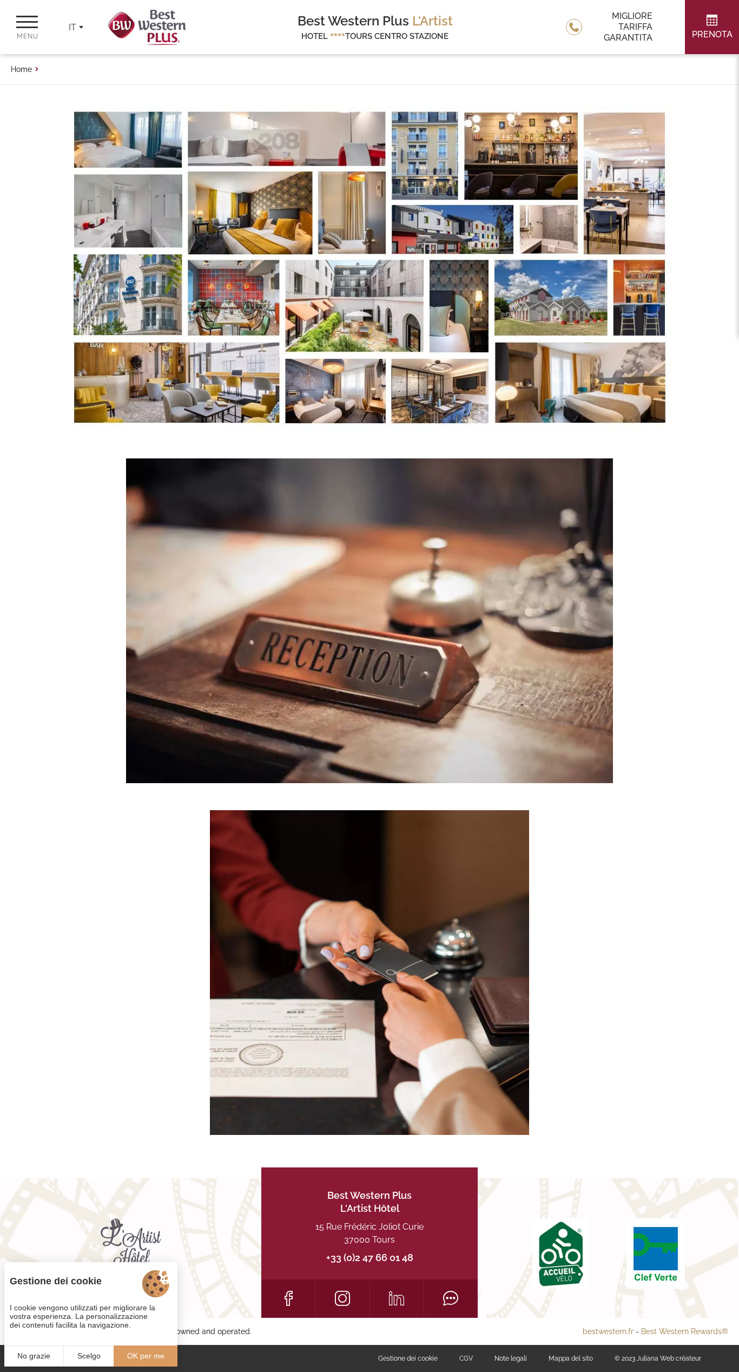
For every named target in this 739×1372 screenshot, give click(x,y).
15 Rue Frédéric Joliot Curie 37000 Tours (369, 1233)
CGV (466, 1358)
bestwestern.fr (608, 1331)
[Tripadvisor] (451, 1298)
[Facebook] (288, 1298)
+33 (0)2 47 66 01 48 (369, 1257)
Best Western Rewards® (684, 1331)
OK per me (145, 1355)
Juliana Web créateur (669, 1358)
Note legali (510, 1358)
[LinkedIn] (397, 1298)
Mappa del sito (571, 1358)
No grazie (33, 1355)
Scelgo (89, 1355)
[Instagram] (342, 1298)
